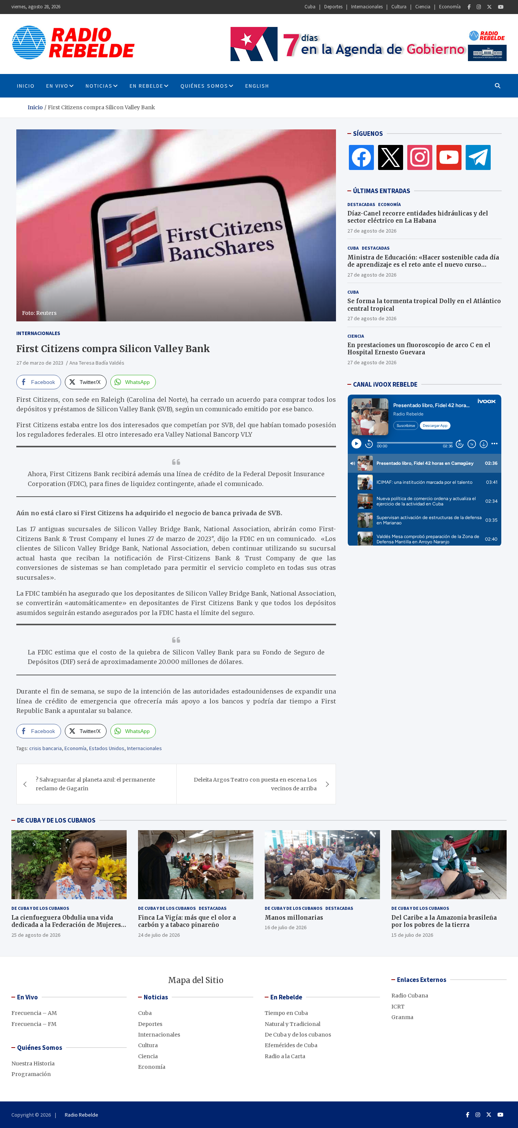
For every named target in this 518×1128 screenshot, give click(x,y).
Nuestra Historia (33, 1063)
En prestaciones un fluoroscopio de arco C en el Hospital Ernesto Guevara (418, 348)
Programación (31, 1074)
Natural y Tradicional (292, 1024)
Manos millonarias (294, 917)
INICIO (26, 85)
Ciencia (422, 6)
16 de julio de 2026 (285, 927)
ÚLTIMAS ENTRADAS (381, 191)
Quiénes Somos (204, 85)
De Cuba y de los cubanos (40, 908)
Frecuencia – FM (34, 1024)
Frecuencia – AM (34, 1013)
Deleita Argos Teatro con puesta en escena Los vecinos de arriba (255, 783)
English (257, 85)
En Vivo (57, 85)
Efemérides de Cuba (291, 1045)
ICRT (398, 1006)
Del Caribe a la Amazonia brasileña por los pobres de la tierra (444, 921)
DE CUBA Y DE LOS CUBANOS (56, 820)
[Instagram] (479, 7)
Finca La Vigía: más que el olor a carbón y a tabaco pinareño (187, 921)
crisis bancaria (45, 748)
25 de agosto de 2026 (35, 934)
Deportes (333, 6)
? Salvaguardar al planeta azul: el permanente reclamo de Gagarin (95, 783)
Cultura (399, 6)
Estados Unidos (106, 748)
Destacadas (361, 204)
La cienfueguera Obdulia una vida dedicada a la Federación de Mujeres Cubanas (66, 925)
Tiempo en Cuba (286, 1013)
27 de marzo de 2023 (39, 362)
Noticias (99, 85)
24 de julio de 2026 (159, 934)
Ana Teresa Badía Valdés (96, 362)
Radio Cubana (409, 995)
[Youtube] (501, 7)
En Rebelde (146, 85)
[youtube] (448, 157)
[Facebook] (469, 7)
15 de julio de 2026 (412, 934)
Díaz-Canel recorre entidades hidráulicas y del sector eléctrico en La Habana (417, 217)
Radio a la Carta (285, 1056)
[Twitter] (489, 7)
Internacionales (367, 6)
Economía (450, 6)
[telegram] (478, 157)
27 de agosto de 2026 (371, 230)
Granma (402, 1017)
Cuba (310, 6)
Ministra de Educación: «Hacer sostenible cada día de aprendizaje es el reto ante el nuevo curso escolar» (423, 265)
